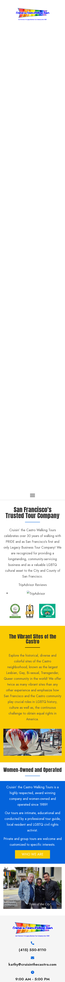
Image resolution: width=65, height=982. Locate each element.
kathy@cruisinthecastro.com (32, 964)
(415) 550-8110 (32, 949)
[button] (32, 495)
